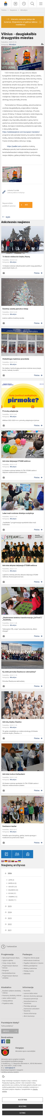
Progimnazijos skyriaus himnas (10, 967)
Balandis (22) (13, 890)
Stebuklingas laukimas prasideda (15, 359)
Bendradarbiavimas (8, 973)
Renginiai (5, 970)
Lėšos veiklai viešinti (9, 998)
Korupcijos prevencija (31, 999)
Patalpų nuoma (29, 971)
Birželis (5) (12, 883)
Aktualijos (23, 10)
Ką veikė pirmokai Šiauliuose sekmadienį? (19, 672)
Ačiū (24, 205)
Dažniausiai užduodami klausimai (31, 1010)
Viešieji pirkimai (7, 1001)
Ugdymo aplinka (7, 960)
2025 (10, 906)
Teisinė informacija (30, 1013)
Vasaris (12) (12, 897)
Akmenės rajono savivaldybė (25, 1051)
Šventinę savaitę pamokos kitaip (15, 309)
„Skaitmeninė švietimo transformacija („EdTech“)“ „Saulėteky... (22, 619)
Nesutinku (22, 1106)
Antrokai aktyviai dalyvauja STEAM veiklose (19, 565)
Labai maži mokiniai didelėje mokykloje (18, 513)
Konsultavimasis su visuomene (30, 1002)
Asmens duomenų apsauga (33, 996)
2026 (10, 873)
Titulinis (4, 10)
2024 (10, 912)
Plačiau (37, 273)
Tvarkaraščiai (11, 946)
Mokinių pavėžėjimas (30, 966)
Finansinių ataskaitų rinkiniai (11, 995)
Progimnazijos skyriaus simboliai (10, 977)
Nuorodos (27, 991)
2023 (10, 918)
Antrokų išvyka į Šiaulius (12, 722)
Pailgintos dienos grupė (31, 958)
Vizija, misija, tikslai (9, 963)
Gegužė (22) (12, 887)
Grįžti (8, 217)
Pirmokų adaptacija (10, 411)
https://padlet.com (11, 146)
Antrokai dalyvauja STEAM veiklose (16, 461)
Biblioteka (27, 974)
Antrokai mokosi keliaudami (13, 774)
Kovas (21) (12, 893)
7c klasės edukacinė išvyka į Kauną (16, 257)
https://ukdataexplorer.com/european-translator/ (21, 132)
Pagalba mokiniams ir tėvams (33, 963)
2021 (10, 930)
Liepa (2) (11, 880)
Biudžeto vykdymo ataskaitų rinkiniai (11, 992)
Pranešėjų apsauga (30, 1006)
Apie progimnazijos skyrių (10, 958)
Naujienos (13, 10)
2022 (10, 924)
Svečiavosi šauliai (9, 826)
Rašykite (6, 1031)
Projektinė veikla (7, 1003)
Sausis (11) (12, 900)
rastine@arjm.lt (10, 1068)
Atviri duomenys (29, 1016)
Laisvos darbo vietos (30, 993)
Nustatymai (22, 1100)
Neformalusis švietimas (32, 960)
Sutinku (22, 1113)
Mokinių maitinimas (30, 968)
